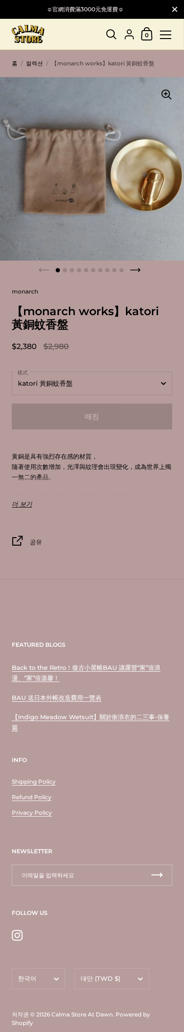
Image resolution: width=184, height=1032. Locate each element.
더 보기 (22, 504)
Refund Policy (31, 797)
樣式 (22, 372)
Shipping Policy (34, 781)
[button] (58, 270)
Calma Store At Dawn (82, 1014)
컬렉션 (34, 63)
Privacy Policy (32, 812)
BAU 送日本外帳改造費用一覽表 (56, 697)
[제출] (157, 875)
